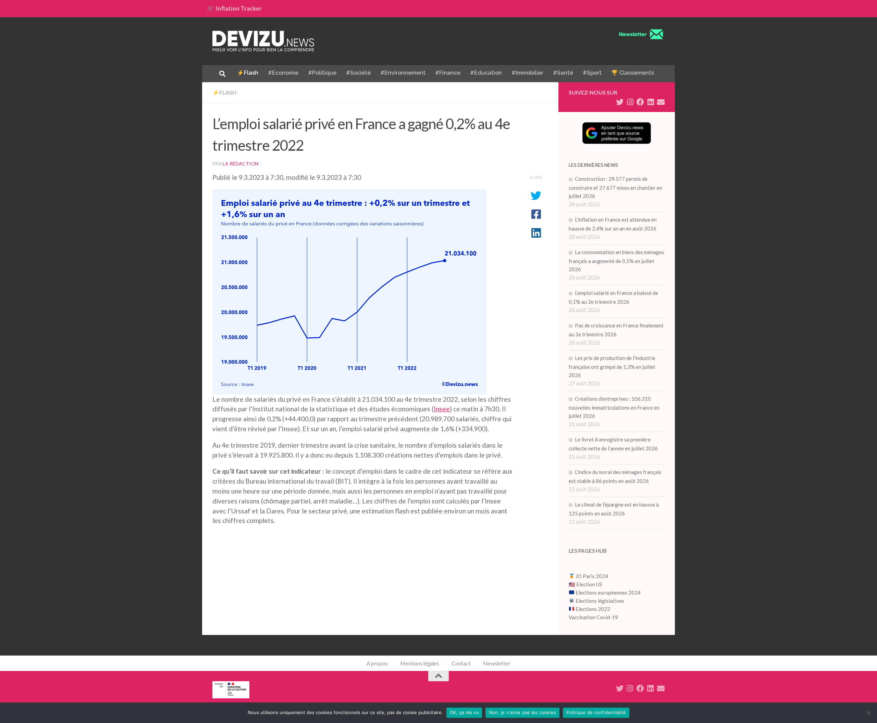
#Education (486, 73)
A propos (377, 663)
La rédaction (240, 163)
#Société (358, 73)
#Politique (322, 73)
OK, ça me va (464, 712)
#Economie (283, 73)
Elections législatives (600, 601)
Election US (589, 584)
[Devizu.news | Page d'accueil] (263, 41)
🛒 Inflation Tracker (234, 8)
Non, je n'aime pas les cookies (522, 712)
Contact (461, 663)
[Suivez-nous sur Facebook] (640, 102)
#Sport (592, 73)
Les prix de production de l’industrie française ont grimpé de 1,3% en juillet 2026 (612, 366)
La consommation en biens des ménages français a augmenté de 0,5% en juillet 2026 (616, 260)
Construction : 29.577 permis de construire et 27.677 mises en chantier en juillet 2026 (615, 187)
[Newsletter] (661, 102)
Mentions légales (419, 663)
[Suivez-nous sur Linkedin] (650, 102)
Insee (442, 409)
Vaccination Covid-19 (593, 617)
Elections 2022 (593, 609)
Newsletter (496, 663)
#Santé (563, 73)
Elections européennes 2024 (608, 592)
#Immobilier (527, 73)
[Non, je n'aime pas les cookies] (868, 712)
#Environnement (402, 73)
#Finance (447, 73)
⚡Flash (247, 73)
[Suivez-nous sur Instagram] (630, 102)
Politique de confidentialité (596, 712)
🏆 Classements (632, 73)
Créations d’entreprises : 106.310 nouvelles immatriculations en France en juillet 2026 (614, 407)
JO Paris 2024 (591, 576)
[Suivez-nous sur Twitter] (619, 102)
